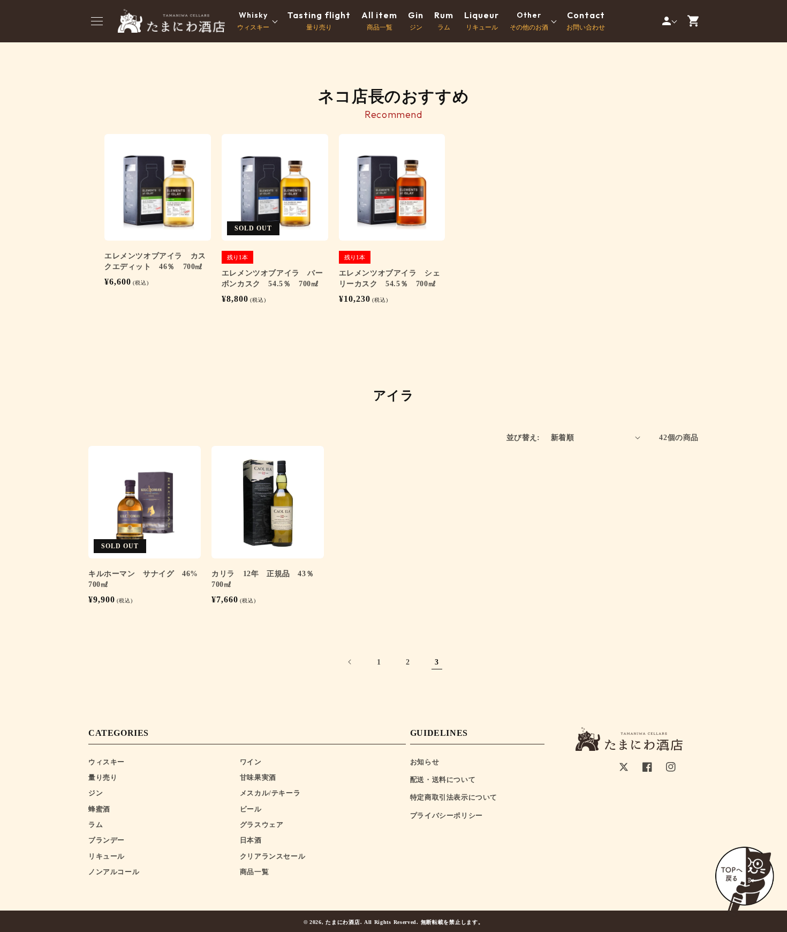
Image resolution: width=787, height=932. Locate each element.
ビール (251, 809)
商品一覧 (379, 21)
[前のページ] (350, 662)
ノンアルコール (113, 872)
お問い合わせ (585, 21)
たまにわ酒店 (343, 922)
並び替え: (523, 438)
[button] (97, 21)
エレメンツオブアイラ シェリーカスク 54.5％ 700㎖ (390, 278)
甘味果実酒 (258, 777)
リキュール (481, 21)
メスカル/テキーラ (270, 793)
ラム (443, 21)
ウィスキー (106, 762)
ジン (415, 21)
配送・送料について (442, 780)
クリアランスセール (272, 856)
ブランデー (106, 840)
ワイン (251, 762)
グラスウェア (262, 825)
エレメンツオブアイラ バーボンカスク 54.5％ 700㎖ (272, 278)
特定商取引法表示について (453, 797)
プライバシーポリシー (446, 815)
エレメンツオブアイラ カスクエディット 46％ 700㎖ (155, 261)
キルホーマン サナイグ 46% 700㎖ (144, 579)
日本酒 (251, 840)
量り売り (319, 21)
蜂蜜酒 (99, 809)
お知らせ (424, 762)
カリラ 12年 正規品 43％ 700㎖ (266, 579)
